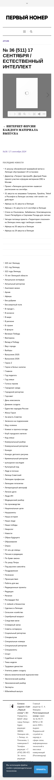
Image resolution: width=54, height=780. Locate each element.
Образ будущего (12, 537)
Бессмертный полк (13, 305)
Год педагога (11, 375)
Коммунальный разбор (15, 442)
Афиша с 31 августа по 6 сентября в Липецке (25, 208)
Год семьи (9, 379)
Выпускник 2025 (12, 354)
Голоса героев (11, 384)
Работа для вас (12, 583)
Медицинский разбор (14, 500)
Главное (8, 371)
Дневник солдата (12, 404)
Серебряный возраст (14, 616)
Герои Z (8, 363)
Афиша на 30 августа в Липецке (19, 226)
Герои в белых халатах (15, 367)
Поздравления (11, 571)
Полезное (9, 575)
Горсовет (9, 396)
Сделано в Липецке (14, 608)
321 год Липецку (12, 267)
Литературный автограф (16, 487)
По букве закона (12, 558)
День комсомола (12, 400)
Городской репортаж (14, 392)
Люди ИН (9, 496)
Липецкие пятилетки (14, 483)
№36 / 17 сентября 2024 (14, 151)
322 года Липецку (13, 271)
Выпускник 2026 (12, 359)
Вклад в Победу (12, 342)
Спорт (7, 654)
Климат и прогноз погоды (16, 429)
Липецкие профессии (14, 479)
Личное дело (10, 492)
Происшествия (11, 579)
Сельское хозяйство (14, 612)
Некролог (9, 529)
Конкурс (8, 450)
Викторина (9, 338)
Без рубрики (10, 300)
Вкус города (10, 346)
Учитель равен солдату (15, 670)
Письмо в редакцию (14, 554)
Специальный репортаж (16, 645)
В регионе (9, 321)
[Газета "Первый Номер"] (27, 17)
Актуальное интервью (15, 280)
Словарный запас (13, 625)
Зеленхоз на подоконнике (16, 421)
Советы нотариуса (13, 629)
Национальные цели (14, 508)
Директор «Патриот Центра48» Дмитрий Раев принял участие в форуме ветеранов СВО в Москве (25, 179)
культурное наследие (14, 463)
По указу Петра (12, 562)
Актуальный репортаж (15, 284)
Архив (6, 41)
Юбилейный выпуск (14, 691)
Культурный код (12, 467)
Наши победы (11, 525)
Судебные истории (13, 658)
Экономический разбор (15, 683)
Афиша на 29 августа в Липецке (19, 231)
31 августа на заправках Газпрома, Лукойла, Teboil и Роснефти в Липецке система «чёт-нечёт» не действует (28, 196)
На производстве (12, 504)
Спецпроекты (11, 650)
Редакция (9, 591)
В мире (8, 317)
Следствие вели (12, 621)
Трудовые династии (14, 666)
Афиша (8, 296)
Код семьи (9, 438)
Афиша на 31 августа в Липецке (19, 204)
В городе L (10, 309)
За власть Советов (13, 417)
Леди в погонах (12, 471)
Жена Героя (10, 413)
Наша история (11, 517)
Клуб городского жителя (16, 433)
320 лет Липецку (12, 263)
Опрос (8, 546)
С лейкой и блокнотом (15, 604)
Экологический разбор (15, 679)
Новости (8, 533)
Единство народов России (16, 408)
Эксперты (9, 687)
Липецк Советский (13, 475)
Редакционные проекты (15, 587)
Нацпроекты (10, 512)
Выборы (8, 350)
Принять (41, 769)
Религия (8, 596)
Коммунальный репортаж (16, 446)
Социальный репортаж (15, 633)
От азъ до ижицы (12, 550)
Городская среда (12, 388)
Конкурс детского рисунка (16, 454)
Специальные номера (15, 641)
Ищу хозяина (11, 425)
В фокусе (9, 329)
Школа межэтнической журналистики (21, 675)
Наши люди (10, 521)
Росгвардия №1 (12, 600)
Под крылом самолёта (15, 566)
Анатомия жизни (12, 288)
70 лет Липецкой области (16, 275)
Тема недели (11, 662)
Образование (11, 542)
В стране (9, 325)
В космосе (9, 313)
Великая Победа (12, 334)
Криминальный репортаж (16, 458)
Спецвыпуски (11, 637)
